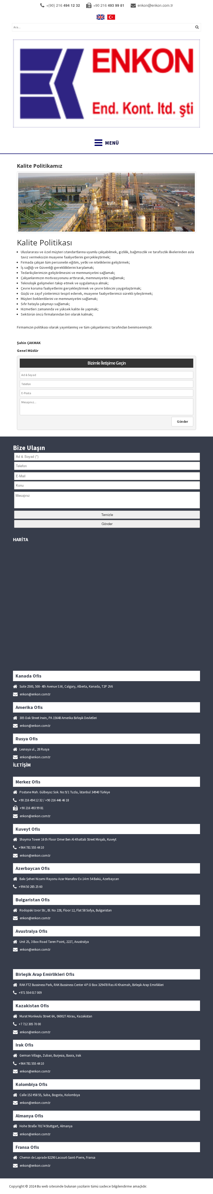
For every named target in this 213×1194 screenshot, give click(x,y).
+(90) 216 (62, 5)
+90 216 (108, 5)
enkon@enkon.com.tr (155, 5)
